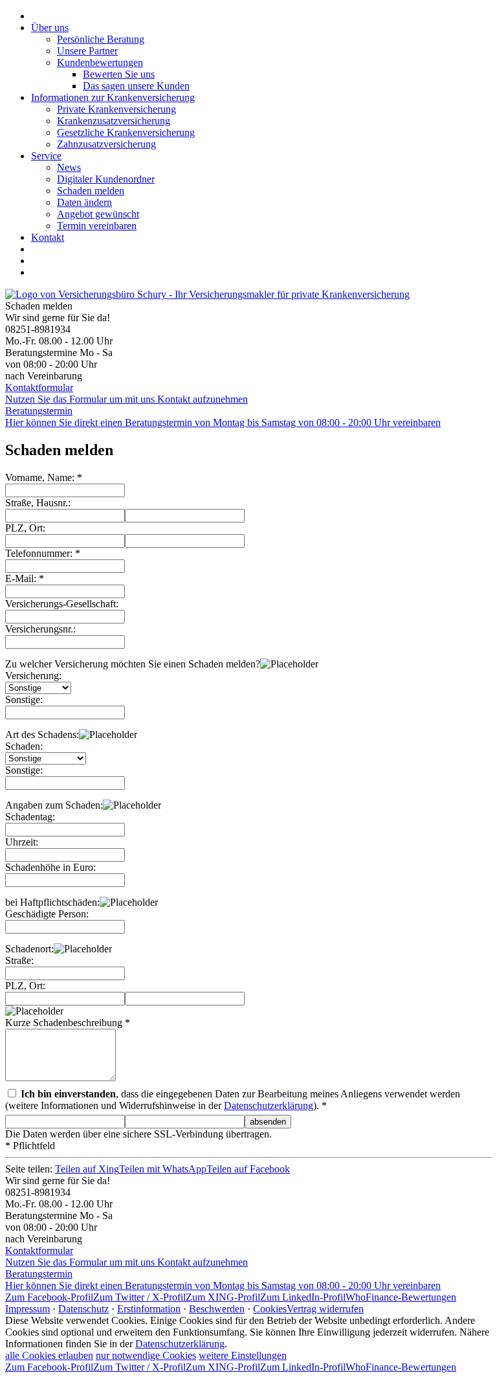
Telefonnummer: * (42, 553)
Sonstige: (24, 699)
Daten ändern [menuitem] (84, 202)
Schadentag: (30, 816)
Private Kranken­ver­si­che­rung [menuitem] (116, 109)
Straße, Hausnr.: (38, 502)
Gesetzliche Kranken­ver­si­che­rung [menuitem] (126, 132)
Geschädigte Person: (47, 913)
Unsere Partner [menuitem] (87, 50)
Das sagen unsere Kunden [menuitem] (136, 85)
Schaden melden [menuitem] (90, 190)
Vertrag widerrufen (325, 1308)
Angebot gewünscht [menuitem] (98, 213)
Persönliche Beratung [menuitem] (100, 39)
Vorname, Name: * (43, 477)
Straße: (19, 960)
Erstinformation (149, 1308)
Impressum (27, 1308)
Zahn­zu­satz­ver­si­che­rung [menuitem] (106, 144)
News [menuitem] (69, 167)
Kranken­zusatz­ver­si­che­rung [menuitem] (113, 120)
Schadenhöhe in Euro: (50, 867)
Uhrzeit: (21, 841)
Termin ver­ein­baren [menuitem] (97, 225)
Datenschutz (83, 1308)
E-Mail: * (24, 578)
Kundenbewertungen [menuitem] (100, 62)
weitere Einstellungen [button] (243, 1355)
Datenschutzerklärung (268, 1105)
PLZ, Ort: (25, 527)
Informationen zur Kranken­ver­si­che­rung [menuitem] (113, 97)
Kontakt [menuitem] (47, 237)
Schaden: (24, 746)
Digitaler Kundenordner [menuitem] (106, 179)
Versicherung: (33, 675)
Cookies (270, 1308)
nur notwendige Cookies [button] (146, 1355)
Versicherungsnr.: (40, 628)
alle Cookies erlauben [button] (49, 1355)
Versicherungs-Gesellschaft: (61, 603)
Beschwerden (217, 1308)
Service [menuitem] (46, 155)
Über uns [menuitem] (50, 27)
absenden (268, 1122)
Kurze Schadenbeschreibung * (67, 1022)
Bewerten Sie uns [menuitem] (119, 74)
